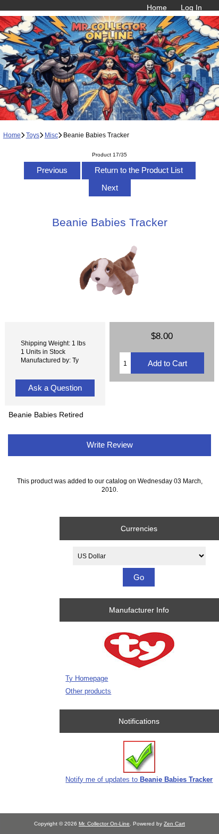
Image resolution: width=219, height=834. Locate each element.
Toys (32, 134)
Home (157, 7)
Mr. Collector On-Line (104, 824)
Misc (51, 134)
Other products (88, 691)
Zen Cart (174, 824)
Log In (191, 7)
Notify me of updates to (139, 779)
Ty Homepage (86, 678)
